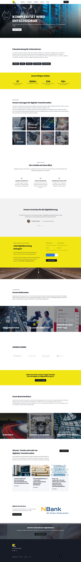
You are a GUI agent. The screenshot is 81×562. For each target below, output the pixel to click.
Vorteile (22, 63)
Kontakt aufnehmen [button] (17, 29)
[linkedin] (13, 550)
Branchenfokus (37, 63)
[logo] (14, 545)
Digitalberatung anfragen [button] (40, 534)
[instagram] (16, 550)
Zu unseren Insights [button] (64, 450)
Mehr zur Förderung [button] (17, 514)
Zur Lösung (19, 127)
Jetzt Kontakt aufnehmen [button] (40, 380)
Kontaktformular (46, 63)
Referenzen (29, 63)
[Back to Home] (14, 2)
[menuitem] (23, 2)
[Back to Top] (60, 555)
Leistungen (16, 63)
